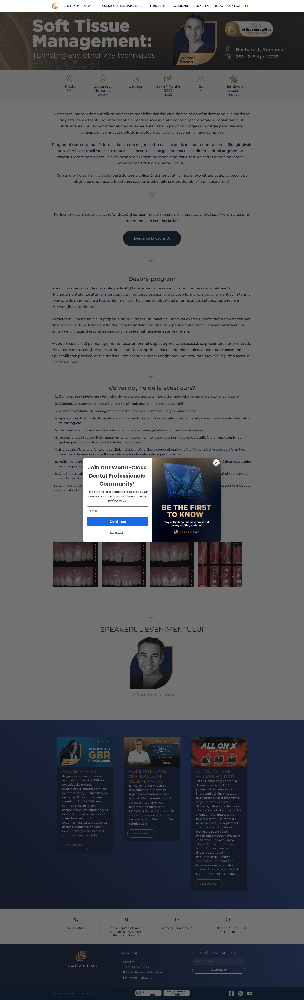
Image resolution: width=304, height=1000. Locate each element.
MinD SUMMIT (159, 5)
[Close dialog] (216, 463)
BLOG (219, 5)
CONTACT (233, 5)
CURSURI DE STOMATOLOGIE (122, 5)
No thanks (117, 533)
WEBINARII (181, 5)
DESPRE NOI (201, 5)
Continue (117, 521)
